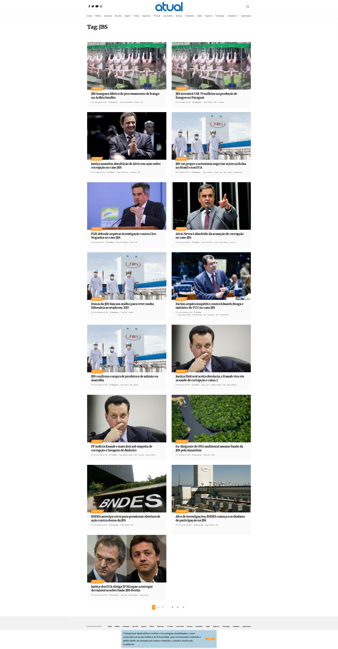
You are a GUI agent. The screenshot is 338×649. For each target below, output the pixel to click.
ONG (213, 455)
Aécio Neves (124, 172)
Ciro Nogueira (124, 242)
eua (221, 172)
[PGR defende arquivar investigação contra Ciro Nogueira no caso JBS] (126, 206)
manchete (211, 315)
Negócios (97, 89)
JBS (141, 102)
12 (172, 607)
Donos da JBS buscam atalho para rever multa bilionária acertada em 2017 (122, 306)
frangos (210, 102)
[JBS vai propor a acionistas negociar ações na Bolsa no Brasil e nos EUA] (211, 136)
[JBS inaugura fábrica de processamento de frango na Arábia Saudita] (126, 66)
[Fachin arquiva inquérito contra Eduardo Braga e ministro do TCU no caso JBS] (211, 276)
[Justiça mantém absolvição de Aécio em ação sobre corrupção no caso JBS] (126, 136)
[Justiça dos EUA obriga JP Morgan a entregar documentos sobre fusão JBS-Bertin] (126, 559)
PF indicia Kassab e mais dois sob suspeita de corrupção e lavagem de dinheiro (121, 448)
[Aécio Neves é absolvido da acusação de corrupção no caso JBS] (211, 206)
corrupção (133, 172)
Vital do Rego (224, 315)
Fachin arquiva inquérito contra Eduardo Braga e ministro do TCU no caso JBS (209, 306)
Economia (182, 441)
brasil (216, 172)
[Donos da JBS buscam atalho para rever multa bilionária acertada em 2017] (126, 276)
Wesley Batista (143, 595)
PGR (135, 242)
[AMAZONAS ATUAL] (169, 6)
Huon (126, 385)
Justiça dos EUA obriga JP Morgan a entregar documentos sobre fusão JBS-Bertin (122, 588)
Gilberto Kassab (216, 385)
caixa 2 (207, 385)
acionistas (209, 172)
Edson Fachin (186, 315)
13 (177, 607)
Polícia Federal (150, 455)
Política (96, 159)
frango (136, 102)
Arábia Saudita (128, 102)
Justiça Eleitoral (231, 385)
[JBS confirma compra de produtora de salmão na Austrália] (126, 348)
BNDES (126, 525)
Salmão (136, 385)
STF (217, 315)
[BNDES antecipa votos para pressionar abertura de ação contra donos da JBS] (126, 488)
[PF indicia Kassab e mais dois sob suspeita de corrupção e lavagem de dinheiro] (126, 418)
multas (131, 312)
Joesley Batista (223, 242)
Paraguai (221, 102)
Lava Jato (232, 242)
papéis (229, 172)
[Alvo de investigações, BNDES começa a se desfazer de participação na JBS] (211, 488)
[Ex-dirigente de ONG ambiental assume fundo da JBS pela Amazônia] (211, 418)
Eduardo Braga (197, 315)
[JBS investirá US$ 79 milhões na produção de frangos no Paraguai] (211, 66)
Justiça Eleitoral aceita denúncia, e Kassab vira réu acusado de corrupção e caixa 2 (210, 378)
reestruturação (237, 172)
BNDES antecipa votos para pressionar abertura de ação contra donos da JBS (125, 518)
